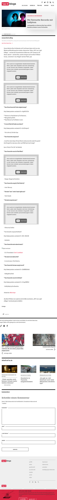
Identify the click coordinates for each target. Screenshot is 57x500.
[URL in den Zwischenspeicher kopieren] (1, 326)
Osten (30, 477)
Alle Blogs (25, 5)
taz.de (52, 5)
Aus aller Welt (32, 469)
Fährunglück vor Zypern (45, 375)
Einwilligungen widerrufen (48, 469)
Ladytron (7, 314)
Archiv (30, 475)
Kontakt (46, 5)
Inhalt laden (23, 77)
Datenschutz (45, 464)
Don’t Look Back (18, 252)
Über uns (39, 5)
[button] (4, 326)
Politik (30, 462)
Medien (31, 472)
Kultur (30, 464)
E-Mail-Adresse (5, 433)
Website (3, 440)
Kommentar (4, 407)
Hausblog (32, 5)
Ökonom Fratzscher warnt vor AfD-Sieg (9, 375)
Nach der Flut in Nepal (26, 375)
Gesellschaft (32, 467)
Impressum (45, 462)
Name (3, 426)
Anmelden (44, 467)
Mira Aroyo (12, 292)
